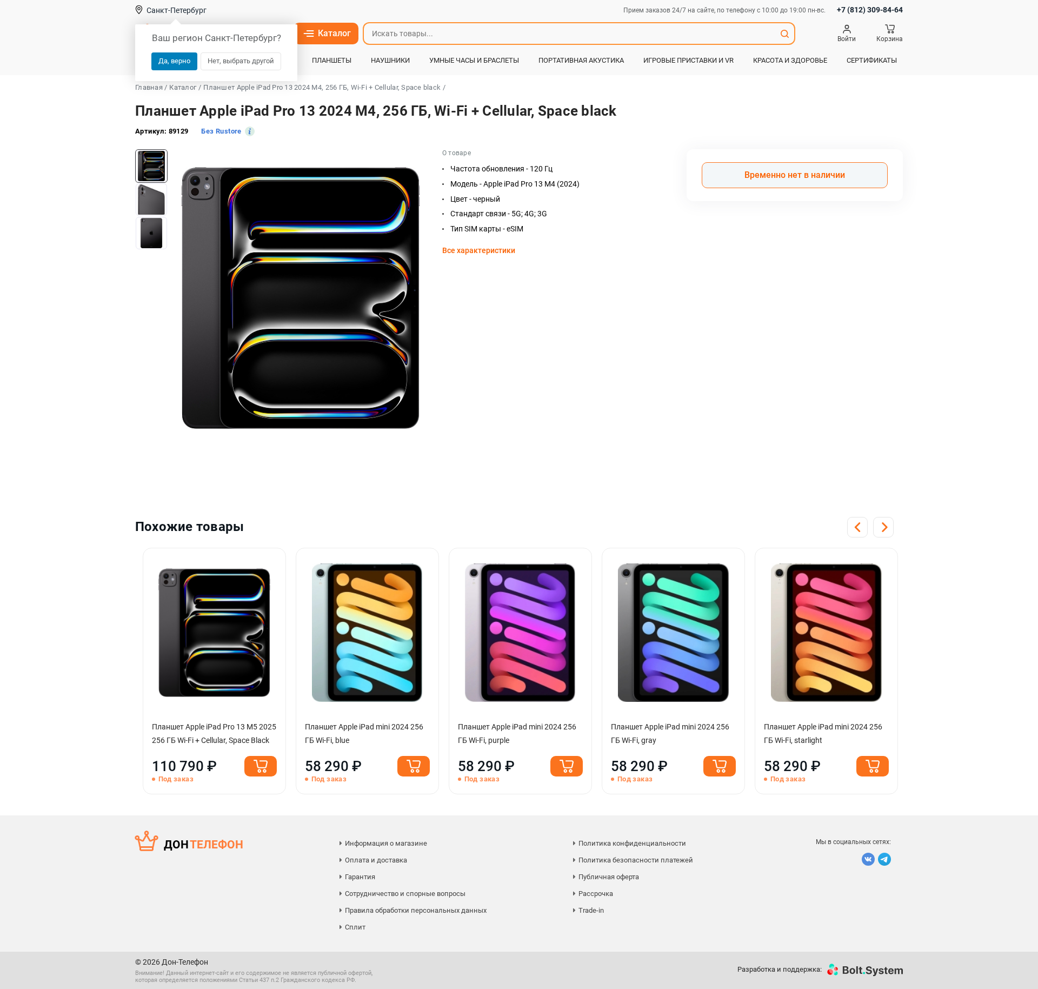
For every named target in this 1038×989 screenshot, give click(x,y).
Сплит (355, 927)
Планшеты (331, 60)
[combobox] (569, 33)
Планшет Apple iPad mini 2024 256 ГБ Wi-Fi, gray (670, 733)
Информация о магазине (386, 843)
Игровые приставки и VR (688, 60)
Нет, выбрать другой (241, 61)
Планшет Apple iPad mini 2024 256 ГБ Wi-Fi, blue (364, 733)
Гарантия (360, 877)
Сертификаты (872, 60)
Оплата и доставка (376, 860)
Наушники (390, 60)
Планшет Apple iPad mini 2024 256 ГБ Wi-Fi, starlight (823, 733)
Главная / (151, 87)
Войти (846, 39)
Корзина (889, 39)
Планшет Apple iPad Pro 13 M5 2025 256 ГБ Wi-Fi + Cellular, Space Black (214, 733)
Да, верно (174, 61)
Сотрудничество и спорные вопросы (405, 894)
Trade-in (591, 910)
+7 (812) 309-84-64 (870, 9)
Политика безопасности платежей (635, 860)
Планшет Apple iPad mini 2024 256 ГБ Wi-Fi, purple (517, 733)
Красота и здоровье (790, 60)
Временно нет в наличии (794, 175)
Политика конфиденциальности (632, 843)
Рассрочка (595, 894)
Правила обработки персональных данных (416, 910)
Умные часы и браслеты (474, 60)
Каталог (334, 33)
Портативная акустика (581, 60)
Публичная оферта (608, 877)
